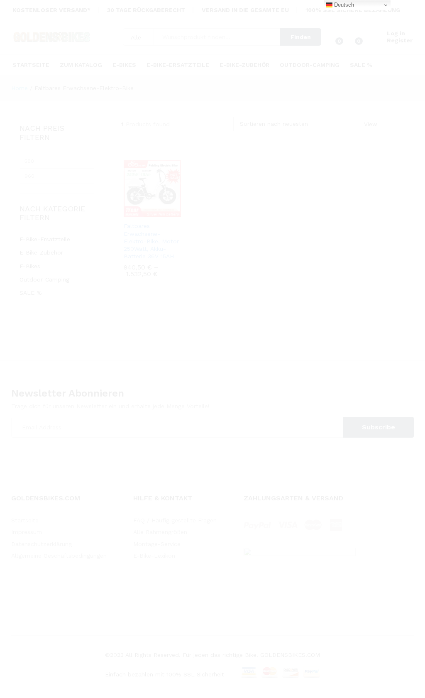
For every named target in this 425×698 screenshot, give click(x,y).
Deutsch (343, 5)
